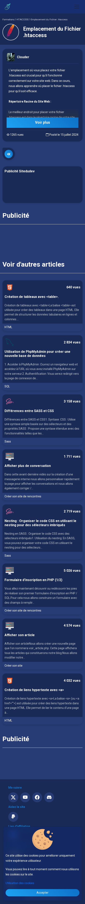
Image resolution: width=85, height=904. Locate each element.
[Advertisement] (42, 189)
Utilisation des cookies (20, 883)
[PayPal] (13, 817)
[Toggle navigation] (77, 6)
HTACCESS (22, 19)
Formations (8, 19)
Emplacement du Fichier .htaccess (49, 19)
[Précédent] (9, 154)
